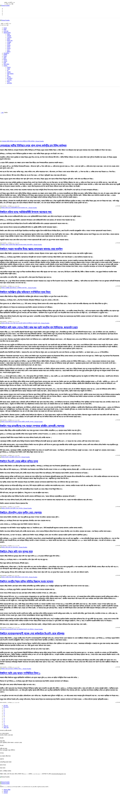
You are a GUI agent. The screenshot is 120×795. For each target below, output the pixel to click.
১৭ (4, 718)
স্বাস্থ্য (8, 69)
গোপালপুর (9, 37)
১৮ (4, 719)
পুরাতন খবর (6, 727)
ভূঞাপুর (8, 48)
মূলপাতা (5, 28)
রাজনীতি (5, 54)
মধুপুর (8, 50)
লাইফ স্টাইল (6, 64)
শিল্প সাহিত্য (9, 78)
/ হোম (2, 112)
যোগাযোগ (6, 793)
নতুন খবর (6, 705)
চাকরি (5, 62)
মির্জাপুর (8, 51)
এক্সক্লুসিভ (9, 83)
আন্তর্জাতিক (6, 53)
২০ (4, 722)
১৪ (4, 713)
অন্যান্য (5, 66)
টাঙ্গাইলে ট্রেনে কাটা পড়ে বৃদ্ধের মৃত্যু (16, 551)
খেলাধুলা (5, 61)
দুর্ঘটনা (5, 58)
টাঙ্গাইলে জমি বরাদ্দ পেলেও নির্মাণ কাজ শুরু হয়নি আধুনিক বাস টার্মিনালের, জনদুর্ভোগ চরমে (39, 327)
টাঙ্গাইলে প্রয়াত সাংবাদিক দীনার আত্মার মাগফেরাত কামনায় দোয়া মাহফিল (31, 248)
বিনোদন (5, 59)
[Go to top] (0, 785)
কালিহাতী (9, 36)
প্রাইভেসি (6, 791)
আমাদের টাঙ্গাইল (7, 32)
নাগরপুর (8, 45)
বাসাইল (8, 47)
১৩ (4, 711)
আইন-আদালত (10, 73)
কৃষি (8, 75)
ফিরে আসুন (6, 707)
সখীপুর (8, 34)
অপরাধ (5, 56)
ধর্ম (7, 70)
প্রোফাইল (9, 80)
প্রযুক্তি (9, 77)
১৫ (4, 715)
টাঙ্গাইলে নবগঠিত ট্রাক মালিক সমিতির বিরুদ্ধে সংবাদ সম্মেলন (26, 581)
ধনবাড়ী (8, 43)
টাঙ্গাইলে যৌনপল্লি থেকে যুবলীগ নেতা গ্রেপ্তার (21, 512)
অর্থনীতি (9, 72)
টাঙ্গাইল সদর (9, 40)
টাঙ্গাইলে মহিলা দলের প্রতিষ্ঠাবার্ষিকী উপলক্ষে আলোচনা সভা (26, 211)
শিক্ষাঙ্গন (9, 67)
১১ (4, 708)
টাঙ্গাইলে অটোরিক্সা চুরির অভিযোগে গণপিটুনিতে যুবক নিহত (25, 292)
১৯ (4, 721)
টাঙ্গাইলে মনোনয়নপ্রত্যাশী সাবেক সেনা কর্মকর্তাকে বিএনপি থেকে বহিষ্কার (32, 633)
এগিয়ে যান (6, 726)
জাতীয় (5, 29)
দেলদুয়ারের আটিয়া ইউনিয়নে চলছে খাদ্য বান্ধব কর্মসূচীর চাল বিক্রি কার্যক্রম (33, 145)
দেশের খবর (6, 31)
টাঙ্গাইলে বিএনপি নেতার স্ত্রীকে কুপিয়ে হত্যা (19, 461)
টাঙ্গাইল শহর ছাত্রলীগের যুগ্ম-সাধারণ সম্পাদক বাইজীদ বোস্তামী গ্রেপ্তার (32, 425)
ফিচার (8, 81)
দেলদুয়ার (9, 42)
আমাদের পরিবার (7, 789)
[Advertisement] (52, 99)
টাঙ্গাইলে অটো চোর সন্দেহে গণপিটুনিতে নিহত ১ (20, 673)
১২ (4, 710)
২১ (4, 724)
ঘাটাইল (8, 39)
